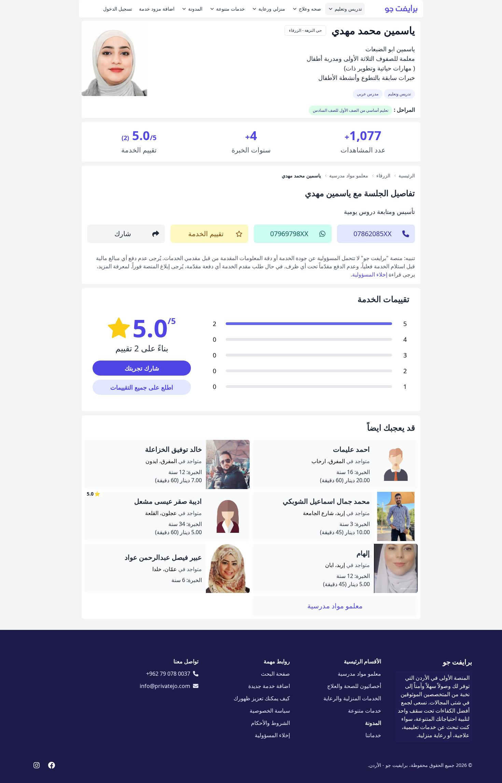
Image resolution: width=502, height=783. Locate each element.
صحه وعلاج (310, 8)
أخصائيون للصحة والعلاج (354, 686)
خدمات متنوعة (230, 8)
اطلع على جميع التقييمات (141, 387)
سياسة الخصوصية (270, 710)
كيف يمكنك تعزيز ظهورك (262, 698)
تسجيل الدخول (117, 8)
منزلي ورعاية (272, 8)
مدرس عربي (367, 94)
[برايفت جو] (401, 8)
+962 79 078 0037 (168, 673)
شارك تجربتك (142, 368)
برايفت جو (457, 661)
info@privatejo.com (165, 686)
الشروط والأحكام (270, 723)
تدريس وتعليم (348, 8)
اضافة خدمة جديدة (269, 686)
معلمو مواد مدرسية (335, 605)
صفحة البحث (275, 673)
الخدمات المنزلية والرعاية (352, 698)
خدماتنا (373, 735)
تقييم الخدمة (206, 233)
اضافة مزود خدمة (157, 8)
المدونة (195, 8)
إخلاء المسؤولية (369, 274)
